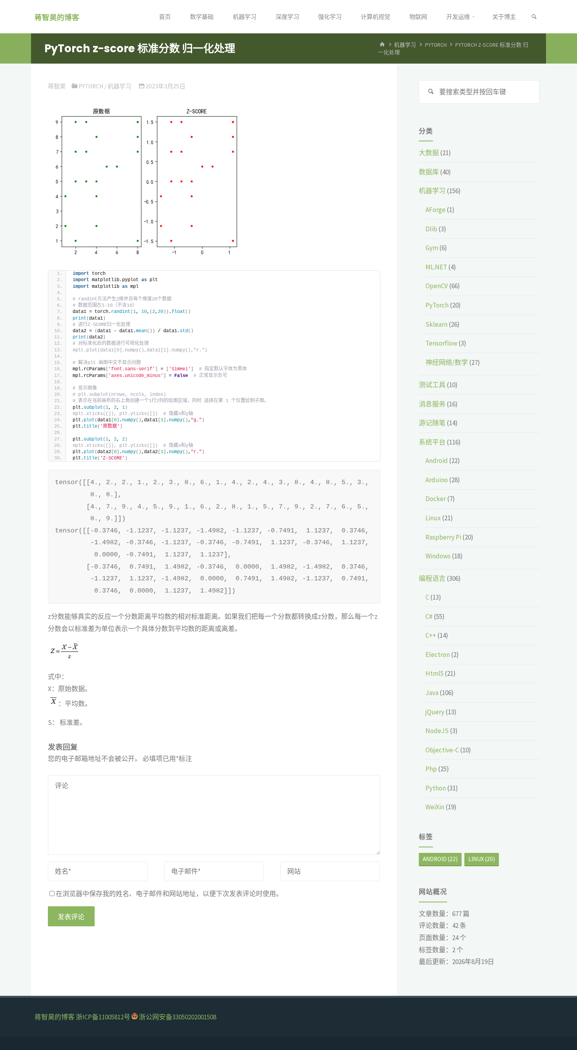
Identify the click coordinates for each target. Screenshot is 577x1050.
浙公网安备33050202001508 (177, 1017)
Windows (438, 556)
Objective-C (442, 750)
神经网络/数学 (446, 362)
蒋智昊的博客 (57, 17)
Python (435, 788)
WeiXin (434, 807)
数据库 (429, 172)
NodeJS (437, 730)
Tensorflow (441, 343)
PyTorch (436, 44)
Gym (431, 247)
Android (436, 460)
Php (431, 769)
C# (429, 616)
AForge (435, 209)
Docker (435, 498)
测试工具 (432, 384)
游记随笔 (432, 423)
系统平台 (432, 442)
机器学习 (405, 44)
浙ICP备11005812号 (103, 1017)
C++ (430, 635)
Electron (437, 654)
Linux (433, 518)
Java (431, 692)
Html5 (434, 673)
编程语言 (432, 578)
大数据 (429, 152)
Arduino (436, 480)
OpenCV (436, 286)
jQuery (434, 712)
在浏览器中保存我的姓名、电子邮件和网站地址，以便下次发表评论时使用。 (169, 893)
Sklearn (436, 324)
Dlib (431, 229)
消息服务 (432, 404)
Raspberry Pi (443, 537)
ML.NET (436, 267)
